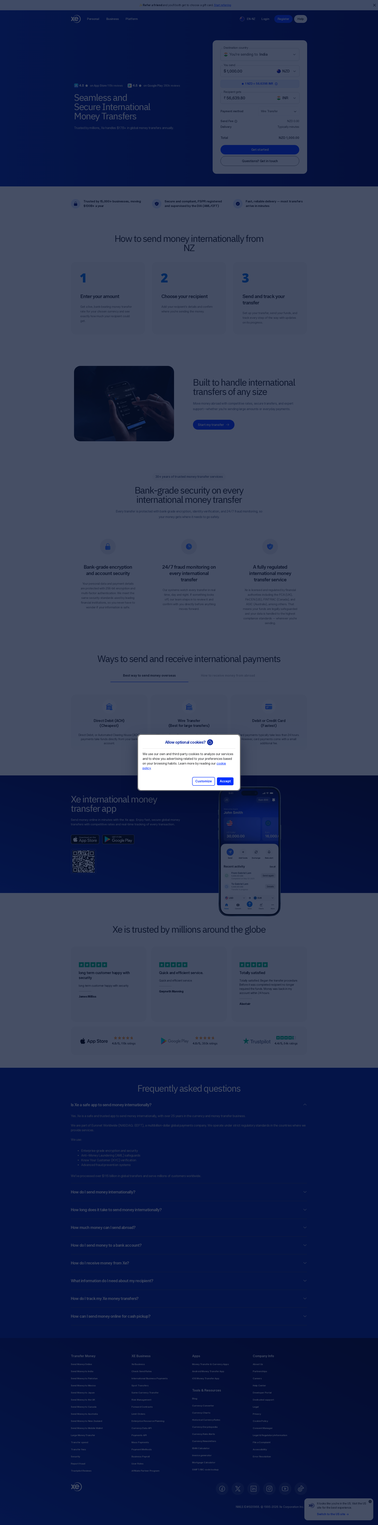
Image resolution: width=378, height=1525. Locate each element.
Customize (203, 781)
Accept (225, 781)
